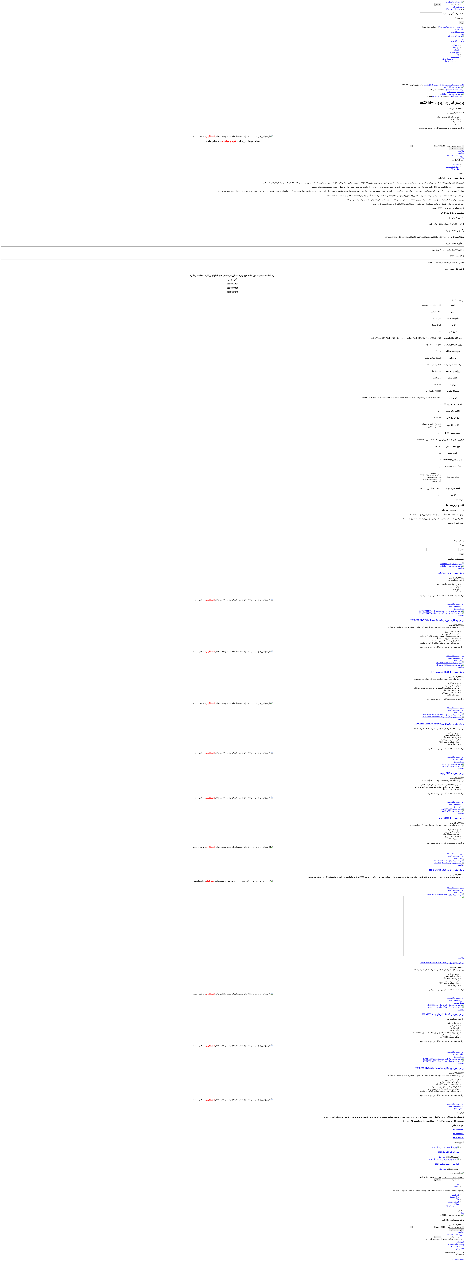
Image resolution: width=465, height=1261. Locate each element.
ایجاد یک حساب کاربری (451, 9)
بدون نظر (442, 1157)
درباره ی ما (449, 61)
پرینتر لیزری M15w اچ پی (452, 773)
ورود (461, 23)
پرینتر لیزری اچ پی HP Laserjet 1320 (446, 869)
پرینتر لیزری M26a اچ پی (454, 89)
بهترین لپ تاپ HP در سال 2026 (448, 1152)
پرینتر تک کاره (430, 85)
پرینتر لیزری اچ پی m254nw (451, 573)
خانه (462, 85)
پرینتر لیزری (441, 85)
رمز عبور (459, 18)
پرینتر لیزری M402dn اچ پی (451, 818)
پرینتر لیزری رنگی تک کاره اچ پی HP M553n (443, 1014)
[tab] (230, 164)
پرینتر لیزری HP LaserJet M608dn (447, 672)
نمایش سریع (459, 609)
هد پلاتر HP (450, 1206)
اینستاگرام (210, 136)
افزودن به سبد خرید (456, 148)
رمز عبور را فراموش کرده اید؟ (451, 27)
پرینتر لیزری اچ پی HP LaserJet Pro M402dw (442, 962)
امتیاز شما (459, 523)
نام (462, 545)
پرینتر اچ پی (450, 85)
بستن (462, 1213)
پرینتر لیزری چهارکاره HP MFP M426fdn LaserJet (439, 1068)
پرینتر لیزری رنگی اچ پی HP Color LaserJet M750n (439, 723)
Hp (453, 204)
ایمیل (461, 549)
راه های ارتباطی (448, 59)
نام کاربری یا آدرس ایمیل (453, 13)
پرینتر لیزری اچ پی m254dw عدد (448, 146)
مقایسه (461, 153)
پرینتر (457, 85)
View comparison (457, 1259)
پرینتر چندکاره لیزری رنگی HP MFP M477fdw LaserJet (437, 620)
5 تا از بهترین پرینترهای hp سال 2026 (447, 1164)
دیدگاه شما (459, 541)
